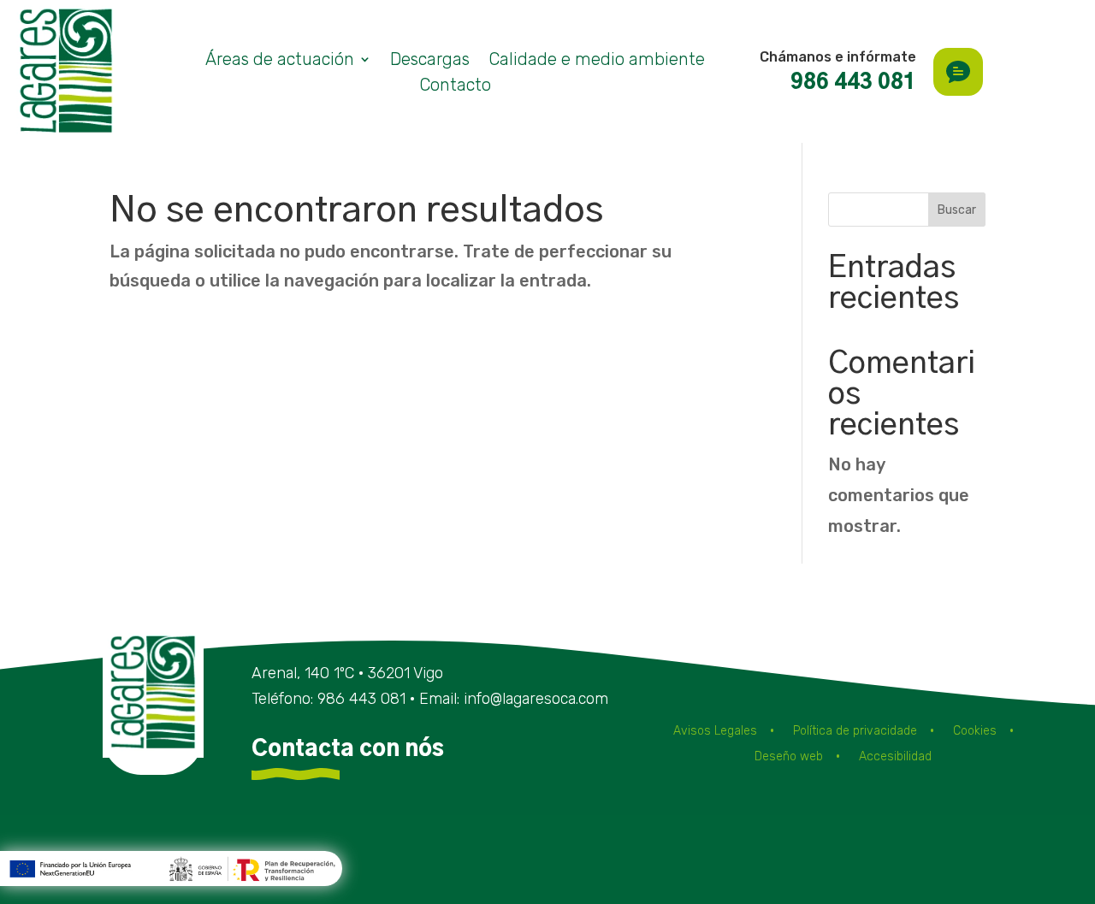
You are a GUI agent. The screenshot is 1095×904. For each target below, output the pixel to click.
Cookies (975, 731)
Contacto (455, 87)
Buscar (957, 210)
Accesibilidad (895, 757)
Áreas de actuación (279, 61)
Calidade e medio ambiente (596, 61)
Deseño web (789, 757)
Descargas (430, 61)
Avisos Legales (715, 731)
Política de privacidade (855, 731)
